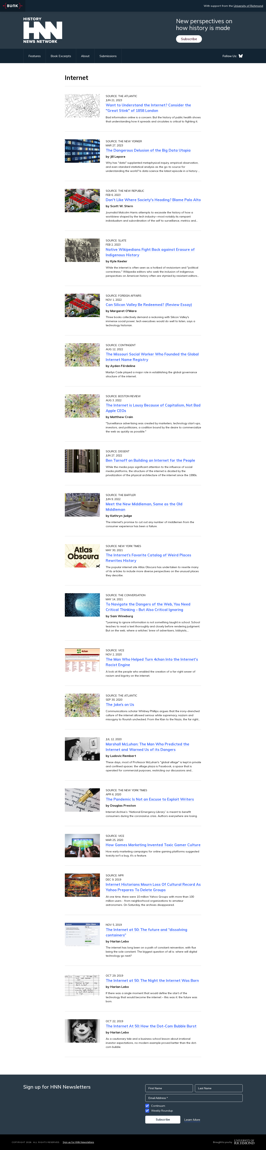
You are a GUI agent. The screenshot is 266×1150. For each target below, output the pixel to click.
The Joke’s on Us (120, 704)
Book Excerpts (61, 56)
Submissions (108, 56)
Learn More (192, 1120)
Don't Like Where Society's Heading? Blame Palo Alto (153, 199)
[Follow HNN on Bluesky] (241, 56)
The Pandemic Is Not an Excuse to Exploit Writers (150, 799)
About (85, 56)
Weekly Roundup (162, 1110)
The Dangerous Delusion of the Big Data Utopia (148, 150)
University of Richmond (248, 6)
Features (34, 56)
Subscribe (189, 39)
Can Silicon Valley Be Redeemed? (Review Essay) (149, 304)
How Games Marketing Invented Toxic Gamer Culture (153, 844)
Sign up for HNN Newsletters (78, 1142)
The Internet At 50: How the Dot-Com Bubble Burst (151, 1026)
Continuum (158, 1106)
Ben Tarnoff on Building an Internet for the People (150, 460)
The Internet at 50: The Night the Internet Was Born (152, 980)
